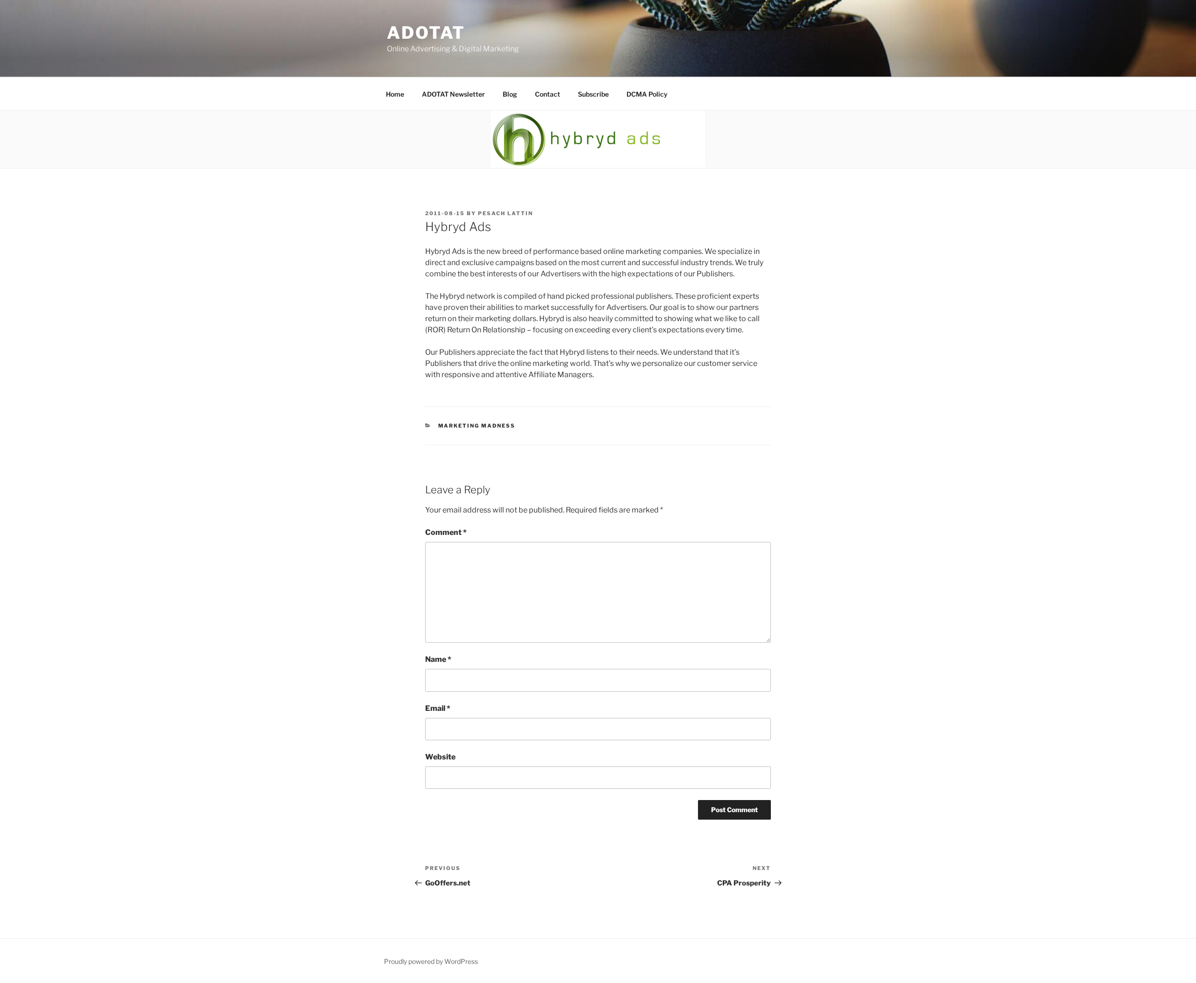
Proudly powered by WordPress (431, 961)
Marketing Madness (477, 425)
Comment (446, 532)
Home (395, 94)
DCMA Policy (647, 94)
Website (440, 756)
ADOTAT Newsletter (453, 94)
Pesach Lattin (505, 213)
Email (437, 708)
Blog (510, 94)
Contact (547, 94)
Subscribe (593, 94)
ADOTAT (426, 32)
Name (438, 659)
